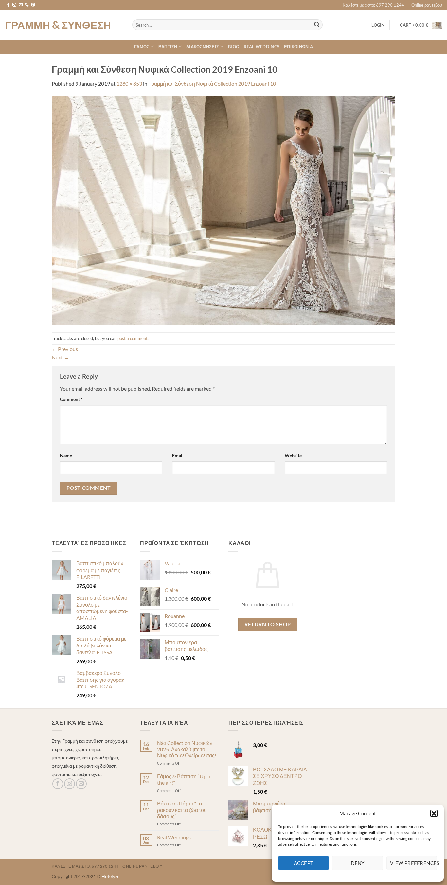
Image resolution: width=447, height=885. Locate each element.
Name (66, 455)
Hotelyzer (111, 876)
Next (60, 357)
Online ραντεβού (426, 5)
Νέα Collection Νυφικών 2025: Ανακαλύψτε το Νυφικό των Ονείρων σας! (186, 749)
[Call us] (27, 5)
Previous (65, 349)
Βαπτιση (167, 46)
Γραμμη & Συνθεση (58, 25)
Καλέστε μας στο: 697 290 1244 (373, 5)
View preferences (413, 863)
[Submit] (316, 24)
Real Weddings (261, 46)
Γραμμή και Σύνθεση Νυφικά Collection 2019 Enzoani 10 (212, 83)
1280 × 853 (129, 83)
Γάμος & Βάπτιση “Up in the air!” (184, 779)
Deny (358, 863)
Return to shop (267, 624)
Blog (233, 46)
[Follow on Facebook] (8, 5)
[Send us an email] (21, 5)
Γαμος (141, 46)
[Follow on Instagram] (14, 5)
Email (178, 455)
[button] (434, 813)
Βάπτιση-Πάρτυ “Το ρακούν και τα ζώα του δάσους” (182, 809)
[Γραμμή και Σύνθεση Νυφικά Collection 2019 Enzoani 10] (223, 209)
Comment (71, 399)
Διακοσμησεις (202, 46)
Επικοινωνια (298, 46)
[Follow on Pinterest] (33, 5)
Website (293, 455)
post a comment (132, 338)
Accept (303, 863)
